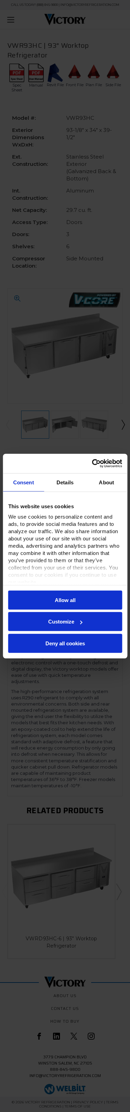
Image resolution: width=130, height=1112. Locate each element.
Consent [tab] (23, 482)
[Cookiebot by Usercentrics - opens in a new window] (92, 463)
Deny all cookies (65, 643)
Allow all (65, 600)
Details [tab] (65, 482)
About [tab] (106, 482)
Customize (61, 622)
